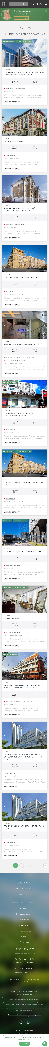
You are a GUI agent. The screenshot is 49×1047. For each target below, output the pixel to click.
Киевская (9, 224)
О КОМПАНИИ (25, 883)
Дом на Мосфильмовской (26, 357)
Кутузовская (10, 498)
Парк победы (10, 155)
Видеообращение (22, 10)
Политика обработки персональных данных (24, 1015)
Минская (21, 360)
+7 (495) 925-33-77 (24, 959)
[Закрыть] (46, 11)
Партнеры (24, 942)
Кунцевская (10, 88)
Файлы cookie (24, 1017)
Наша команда (24, 931)
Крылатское (10, 429)
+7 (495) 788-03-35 (24, 949)
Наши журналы (24, 925)
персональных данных (33, 1037)
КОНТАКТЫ (24, 895)
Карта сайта (14, 979)
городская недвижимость (24, 953)
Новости (24, 936)
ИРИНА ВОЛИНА (24, 889)
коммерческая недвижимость (24, 972)
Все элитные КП (25, 981)
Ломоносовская (12, 360)
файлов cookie (24, 1039)
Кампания (24, 908)
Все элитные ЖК (32, 979)
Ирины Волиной (20, 14)
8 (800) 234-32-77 (24, 1030)
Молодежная (20, 88)
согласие (9, 1037)
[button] (4, 53)
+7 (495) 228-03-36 (24, 968)
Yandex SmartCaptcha (24, 1008)
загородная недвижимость (24, 962)
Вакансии (24, 920)
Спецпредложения (24, 914)
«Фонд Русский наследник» (24, 903)
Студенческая (19, 224)
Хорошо (24, 1043)
